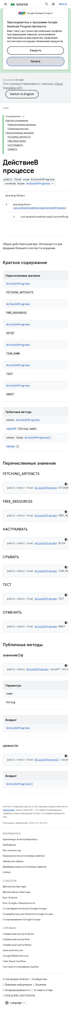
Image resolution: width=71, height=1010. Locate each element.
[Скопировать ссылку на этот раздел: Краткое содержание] (51, 263)
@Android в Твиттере (14, 886)
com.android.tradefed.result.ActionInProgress (39, 207)
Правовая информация (18, 984)
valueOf (11, 428)
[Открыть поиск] (47, 4)
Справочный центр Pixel (16, 939)
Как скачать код (12, 850)
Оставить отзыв (43, 990)
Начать (35, 61)
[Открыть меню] (5, 4)
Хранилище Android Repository (20, 839)
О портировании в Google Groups (21, 919)
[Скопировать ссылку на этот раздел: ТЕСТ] (15, 585)
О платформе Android (15, 979)
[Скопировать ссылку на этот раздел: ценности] (22, 746)
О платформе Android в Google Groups (25, 908)
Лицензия (40, 984)
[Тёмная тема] (66, 484)
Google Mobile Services (15, 955)
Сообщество (39, 979)
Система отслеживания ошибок (21, 966)
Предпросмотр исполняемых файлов (23, 855)
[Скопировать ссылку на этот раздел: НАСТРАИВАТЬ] (31, 530)
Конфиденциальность (17, 990)
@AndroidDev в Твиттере (16, 892)
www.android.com (13, 950)
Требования (9, 844)
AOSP (6, 108)
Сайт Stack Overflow (14, 961)
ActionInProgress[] (38, 437)
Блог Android (10, 897)
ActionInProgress (38, 183)
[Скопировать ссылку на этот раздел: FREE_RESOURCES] (36, 502)
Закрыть (35, 50)
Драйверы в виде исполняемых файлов (24, 866)
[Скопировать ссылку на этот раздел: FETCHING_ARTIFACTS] (43, 474)
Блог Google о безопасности (19, 903)
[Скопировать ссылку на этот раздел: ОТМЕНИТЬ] (26, 613)
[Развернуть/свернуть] (23, 116)
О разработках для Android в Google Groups (28, 913)
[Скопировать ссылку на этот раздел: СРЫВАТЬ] (23, 557)
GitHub (7, 872)
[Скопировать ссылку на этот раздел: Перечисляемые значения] (60, 464)
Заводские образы (13, 861)
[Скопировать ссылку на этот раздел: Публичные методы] (47, 645)
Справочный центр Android (18, 933)
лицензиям (8, 809)
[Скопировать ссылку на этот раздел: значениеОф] (27, 656)
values (10, 446)
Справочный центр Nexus (17, 944)
